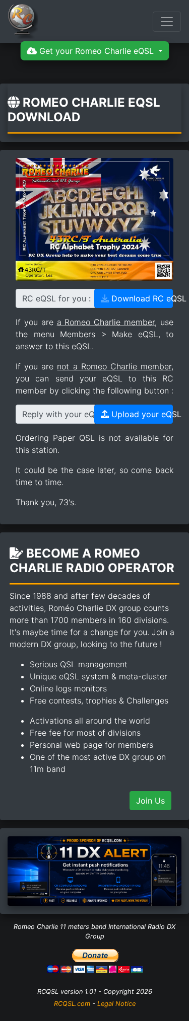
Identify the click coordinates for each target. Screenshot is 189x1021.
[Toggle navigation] (167, 22)
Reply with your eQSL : (58, 414)
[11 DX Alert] (94, 870)
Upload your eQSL (141, 414)
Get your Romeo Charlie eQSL (96, 51)
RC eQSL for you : (56, 298)
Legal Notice (116, 1003)
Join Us (150, 801)
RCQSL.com (72, 1003)
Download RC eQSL (141, 298)
